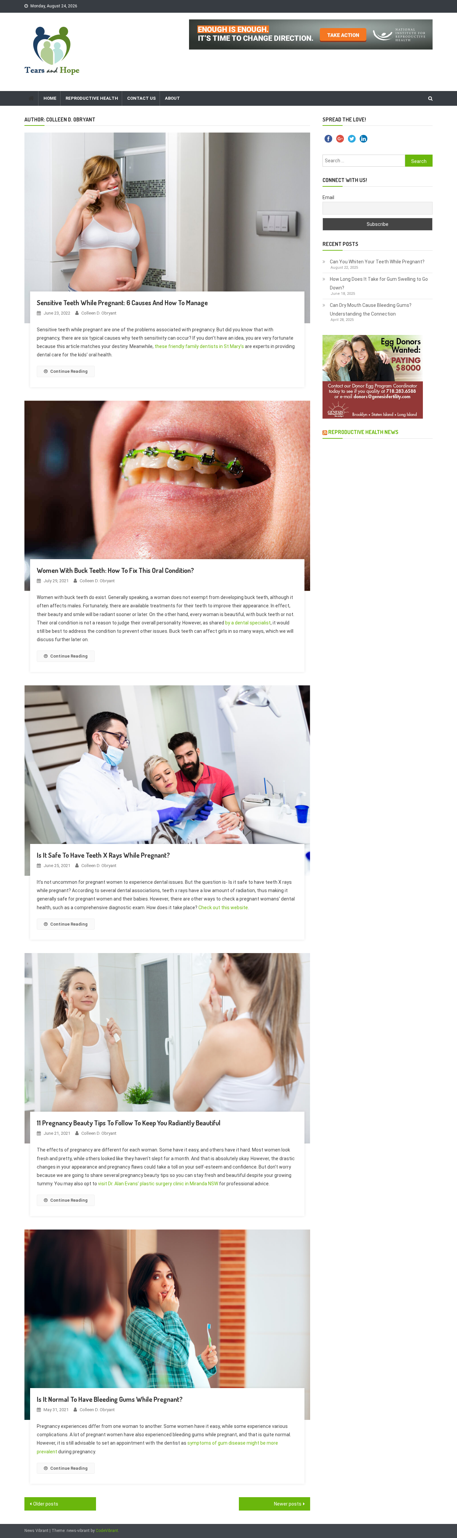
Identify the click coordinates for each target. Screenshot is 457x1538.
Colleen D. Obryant (98, 313)
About (172, 98)
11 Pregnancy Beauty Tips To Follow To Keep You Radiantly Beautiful (128, 1122)
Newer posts (287, 1504)
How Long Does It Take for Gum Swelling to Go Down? (379, 283)
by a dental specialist (248, 622)
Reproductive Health (92, 98)
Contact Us (141, 98)
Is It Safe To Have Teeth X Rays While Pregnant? (103, 855)
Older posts (45, 1504)
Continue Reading (69, 371)
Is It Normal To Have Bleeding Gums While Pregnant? (110, 1399)
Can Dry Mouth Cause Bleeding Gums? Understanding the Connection (371, 310)
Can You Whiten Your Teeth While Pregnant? (377, 261)
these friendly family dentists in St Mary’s (199, 346)
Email (328, 197)
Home (50, 98)
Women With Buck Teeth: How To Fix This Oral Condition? (115, 570)
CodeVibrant (107, 1530)
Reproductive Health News (363, 432)
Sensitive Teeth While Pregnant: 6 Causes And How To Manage (122, 302)
